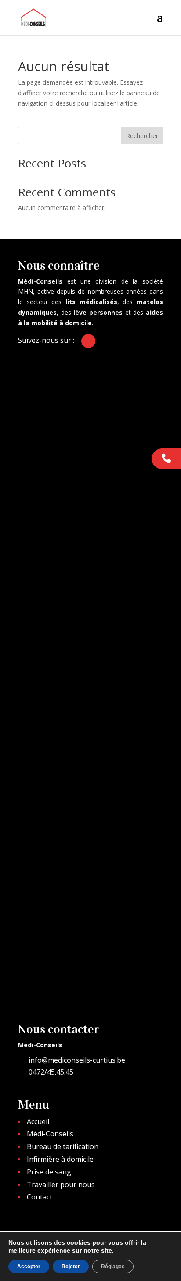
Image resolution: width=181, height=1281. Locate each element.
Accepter (28, 1266)
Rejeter (71, 1266)
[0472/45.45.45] (166, 459)
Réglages (113, 1266)
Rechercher (142, 136)
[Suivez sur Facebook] (88, 341)
